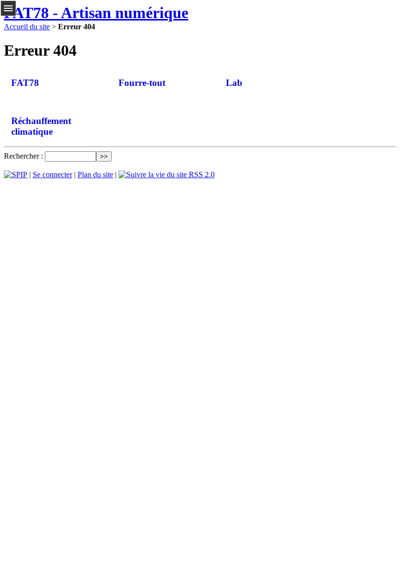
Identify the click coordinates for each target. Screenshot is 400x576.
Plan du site (95, 174)
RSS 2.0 (201, 174)
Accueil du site (27, 26)
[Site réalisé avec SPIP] (15, 174)
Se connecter (52, 174)
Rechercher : (23, 156)
